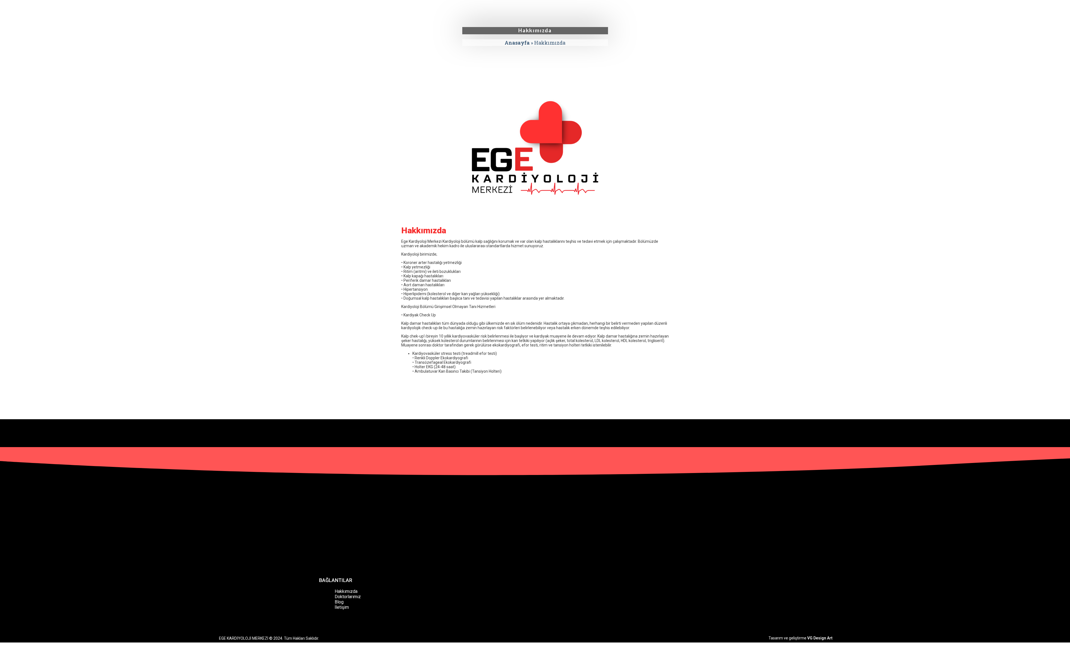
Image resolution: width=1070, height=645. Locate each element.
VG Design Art (820, 638)
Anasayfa (517, 42)
